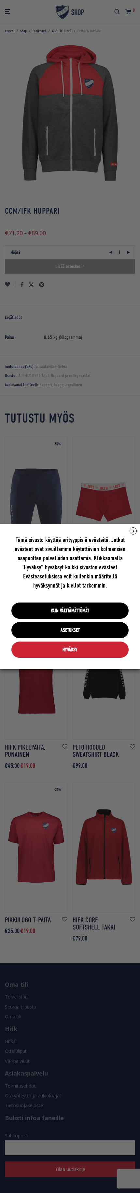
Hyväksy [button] (70, 650)
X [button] (133, 531)
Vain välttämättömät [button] (70, 611)
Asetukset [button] (70, 630)
